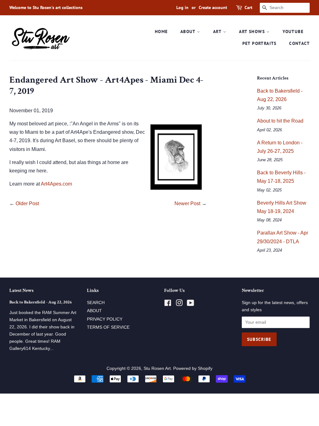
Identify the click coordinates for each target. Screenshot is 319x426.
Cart (248, 7)
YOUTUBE (293, 31)
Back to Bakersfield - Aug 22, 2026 (40, 302)
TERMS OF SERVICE (108, 327)
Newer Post (187, 203)
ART (218, 31)
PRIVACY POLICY (104, 319)
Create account (213, 7)
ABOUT (188, 31)
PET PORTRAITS (259, 43)
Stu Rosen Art (157, 368)
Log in (182, 7)
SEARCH (96, 302)
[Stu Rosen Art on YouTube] (190, 304)
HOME (161, 31)
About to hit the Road (280, 120)
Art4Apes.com (56, 183)
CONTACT (299, 43)
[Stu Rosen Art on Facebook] (167, 304)
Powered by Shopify (192, 368)
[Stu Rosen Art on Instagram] (179, 304)
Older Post (27, 203)
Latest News (21, 290)
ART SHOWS (252, 31)
